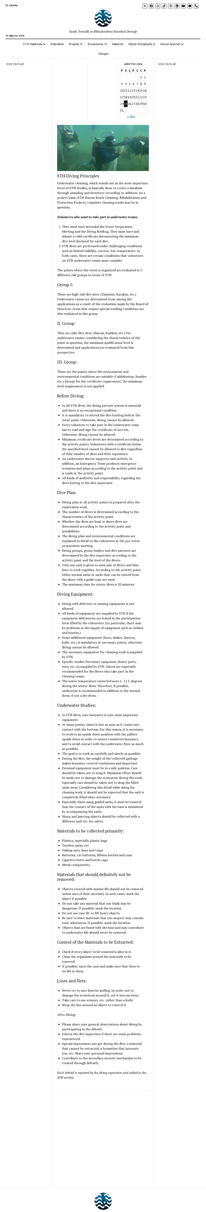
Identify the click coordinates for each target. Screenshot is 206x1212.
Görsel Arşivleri (170, 44)
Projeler (74, 44)
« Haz (131, 116)
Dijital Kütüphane (140, 44)
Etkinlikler (57, 44)
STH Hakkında (32, 44)
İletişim (103, 54)
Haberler (118, 44)
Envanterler (96, 44)
